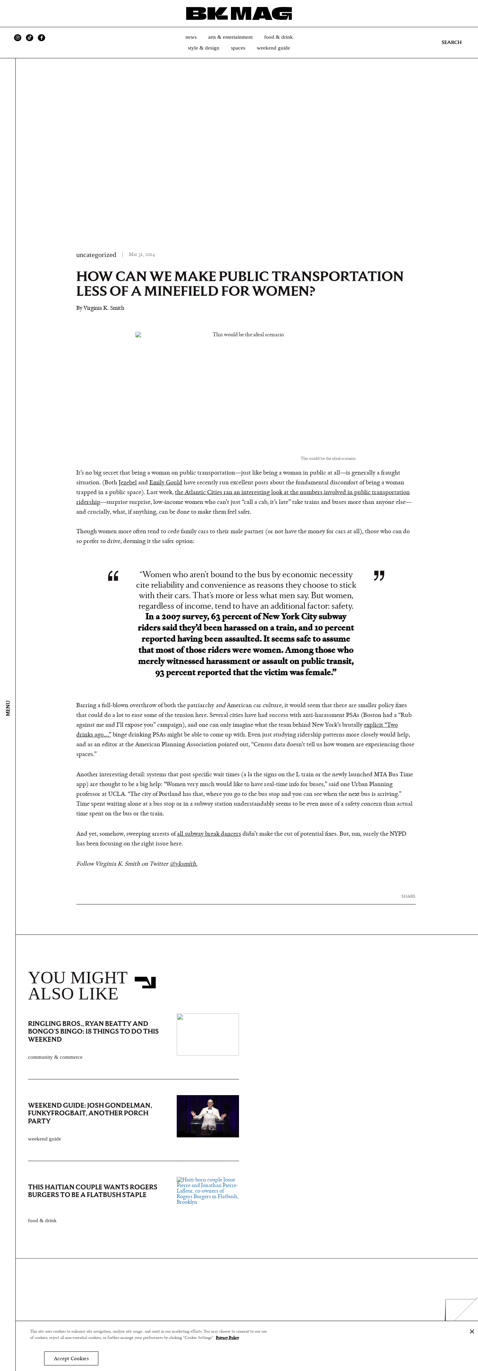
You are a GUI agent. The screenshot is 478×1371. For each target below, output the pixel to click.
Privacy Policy (227, 1338)
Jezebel (128, 482)
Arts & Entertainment (230, 37)
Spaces (238, 48)
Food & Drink (278, 37)
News (191, 37)
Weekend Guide (273, 48)
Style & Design (203, 48)
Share (408, 896)
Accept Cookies (71, 1358)
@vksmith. (183, 864)
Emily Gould (165, 482)
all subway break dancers (209, 834)
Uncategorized (96, 254)
